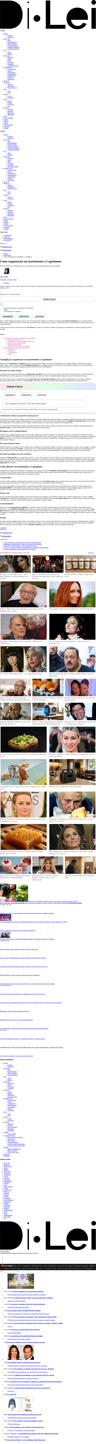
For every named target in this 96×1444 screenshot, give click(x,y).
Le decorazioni (11, 349)
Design (10, 71)
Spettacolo (11, 37)
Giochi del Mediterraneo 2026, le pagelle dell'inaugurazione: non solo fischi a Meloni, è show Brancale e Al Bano (33, 922)
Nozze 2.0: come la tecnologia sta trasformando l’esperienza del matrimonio (26, 547)
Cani (9, 91)
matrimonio (24, 316)
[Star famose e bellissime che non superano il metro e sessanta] (50, 1339)
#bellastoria (11, 114)
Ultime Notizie (12, 1134)
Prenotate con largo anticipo (15, 339)
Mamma (10, 84)
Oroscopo (7, 126)
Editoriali (10, 109)
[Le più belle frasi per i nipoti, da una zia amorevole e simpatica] (50, 1295)
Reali (9, 40)
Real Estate (11, 79)
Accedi (2, 30)
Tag (5, 1218)
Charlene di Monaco (14, 47)
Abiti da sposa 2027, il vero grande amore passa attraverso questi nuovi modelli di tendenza (27, 913)
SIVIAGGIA (71, 1266)
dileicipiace (11, 113)
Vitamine (6, 1208)
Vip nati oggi (7, 235)
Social (5, 1168)
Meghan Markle (12, 44)
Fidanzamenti (8, 1181)
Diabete (6, 1203)
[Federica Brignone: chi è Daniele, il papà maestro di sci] (50, 1424)
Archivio (35, 1253)
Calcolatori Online (13, 66)
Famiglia (6, 1193)
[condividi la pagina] (1, 304)
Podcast (6, 121)
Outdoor (10, 77)
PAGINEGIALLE (27, 1266)
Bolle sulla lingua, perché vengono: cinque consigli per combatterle (20, 975)
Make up (6, 1191)
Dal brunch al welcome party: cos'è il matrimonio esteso (20, 546)
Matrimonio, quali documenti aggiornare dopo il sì (15, 1011)
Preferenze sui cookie (33, 1268)
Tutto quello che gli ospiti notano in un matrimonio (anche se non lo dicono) (22, 994)
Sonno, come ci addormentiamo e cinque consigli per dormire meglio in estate (23, 958)
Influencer (7, 1164)
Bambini (6, 1195)
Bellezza (10, 54)
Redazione (7, 1156)
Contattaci (14, 1253)
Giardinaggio (11, 76)
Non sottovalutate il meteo (15, 344)
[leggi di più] (1, 291)
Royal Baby (7, 1217)
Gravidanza (7, 1198)
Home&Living (8, 67)
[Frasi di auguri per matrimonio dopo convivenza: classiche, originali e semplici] (50, 1320)
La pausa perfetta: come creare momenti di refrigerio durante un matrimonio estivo (24, 1028)
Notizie (6, 123)
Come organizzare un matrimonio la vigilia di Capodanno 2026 (22, 542)
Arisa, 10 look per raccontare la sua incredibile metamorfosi (17, 930)
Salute (9, 59)
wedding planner (14, 435)
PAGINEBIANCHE (52, 1266)
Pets (5, 89)
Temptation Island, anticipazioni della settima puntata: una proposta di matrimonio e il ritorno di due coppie (31, 1047)
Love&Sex (11, 104)
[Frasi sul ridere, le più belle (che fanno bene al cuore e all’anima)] (50, 1366)
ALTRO (3, 131)
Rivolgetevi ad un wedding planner (17, 343)
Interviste (10, 111)
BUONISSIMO (85, 1266)
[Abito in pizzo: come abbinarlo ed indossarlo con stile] (50, 1404)
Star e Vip (7, 39)
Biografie (6, 1178)
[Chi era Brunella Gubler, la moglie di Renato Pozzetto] (50, 1307)
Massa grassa (11, 1140)
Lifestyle (10, 35)
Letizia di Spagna (13, 45)
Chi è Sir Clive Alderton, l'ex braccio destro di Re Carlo (16, 1056)
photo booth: (78, 488)
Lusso (5, 1185)
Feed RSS (29, 1253)
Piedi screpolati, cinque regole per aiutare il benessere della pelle (19, 949)
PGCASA (45, 1266)
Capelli (6, 1188)
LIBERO (15, 1266)
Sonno (6, 1212)
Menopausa (7, 1201)
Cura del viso (8, 1190)
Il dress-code (11, 351)
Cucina (10, 96)
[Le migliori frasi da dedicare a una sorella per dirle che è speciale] (50, 1372)
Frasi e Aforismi (8, 118)
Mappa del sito (21, 1253)
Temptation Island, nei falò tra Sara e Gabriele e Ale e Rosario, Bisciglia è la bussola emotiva (27, 984)
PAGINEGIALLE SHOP (36, 1266)
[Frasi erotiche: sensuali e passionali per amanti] (50, 1418)
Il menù (10, 354)
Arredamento (11, 72)
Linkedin (6, 283)
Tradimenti (7, 1173)
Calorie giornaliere (13, 1142)
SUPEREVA (91, 1266)
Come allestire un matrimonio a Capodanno (16, 347)
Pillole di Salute (12, 1151)
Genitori (6, 1196)
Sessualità (10, 64)
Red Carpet (7, 1171)
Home (5, 253)
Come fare (11, 98)
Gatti (9, 92)
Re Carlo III (7, 240)
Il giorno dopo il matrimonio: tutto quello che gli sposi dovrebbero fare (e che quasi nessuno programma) (31, 1002)
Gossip (6, 1176)
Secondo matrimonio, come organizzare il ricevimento (20, 549)
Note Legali (13, 1268)
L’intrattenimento (12, 352)
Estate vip (7, 237)
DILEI (66, 1266)
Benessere (11, 57)
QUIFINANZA (77, 1266)
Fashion (10, 103)
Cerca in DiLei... (5, 1251)
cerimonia (39, 316)
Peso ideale (11, 1139)
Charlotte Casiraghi (13, 49)
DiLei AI (6, 81)
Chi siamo (6, 1268)
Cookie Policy (24, 1268)
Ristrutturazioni (12, 74)
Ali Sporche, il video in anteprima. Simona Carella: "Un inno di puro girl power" (24, 966)
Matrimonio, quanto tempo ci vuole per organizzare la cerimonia (23, 544)
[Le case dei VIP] (50, 1391)
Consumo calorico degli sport (16, 1145)
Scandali (6, 1183)
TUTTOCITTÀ (60, 1266)
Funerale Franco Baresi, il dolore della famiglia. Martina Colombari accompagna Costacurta (27, 939)
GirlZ (5, 99)
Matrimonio (11, 86)
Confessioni (7, 1180)
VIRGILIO (20, 1266)
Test (9, 106)
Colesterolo (7, 1205)
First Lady (7, 1163)
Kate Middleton (12, 42)
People (6, 34)
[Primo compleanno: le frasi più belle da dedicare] (50, 1281)
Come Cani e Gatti (13, 1152)
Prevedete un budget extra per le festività (18, 346)
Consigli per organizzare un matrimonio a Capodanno (19, 338)
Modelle (6, 1170)
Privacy (18, 1268)
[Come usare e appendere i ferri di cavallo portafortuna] (50, 1301)
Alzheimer (7, 1207)
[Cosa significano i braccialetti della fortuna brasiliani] (50, 1333)
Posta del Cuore (12, 87)
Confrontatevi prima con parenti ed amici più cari (21, 341)
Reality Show (8, 1166)
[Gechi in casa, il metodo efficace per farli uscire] (50, 1326)
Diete (9, 61)
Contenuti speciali (5, 1253)
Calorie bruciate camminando (16, 1144)
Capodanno (7, 316)
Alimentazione (8, 1215)
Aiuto (41, 1268)
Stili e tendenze (8, 1186)
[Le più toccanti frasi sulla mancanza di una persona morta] (50, 1385)
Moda (9, 52)
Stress (5, 1213)
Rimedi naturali (8, 1210)
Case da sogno (12, 69)
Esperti (6, 119)
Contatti (6, 128)
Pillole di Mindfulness (14, 1149)
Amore (10, 1092)
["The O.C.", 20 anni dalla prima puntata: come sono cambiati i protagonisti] (50, 1430)
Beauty (10, 101)
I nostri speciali (8, 124)
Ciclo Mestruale (8, 1200)
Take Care (7, 55)
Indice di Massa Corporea (15, 1137)
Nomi (5, 116)
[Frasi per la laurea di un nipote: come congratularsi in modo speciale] (50, 1314)
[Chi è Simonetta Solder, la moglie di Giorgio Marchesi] (50, 1352)
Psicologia (11, 62)
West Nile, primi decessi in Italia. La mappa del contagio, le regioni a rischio (22, 1039)
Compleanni (7, 1175)
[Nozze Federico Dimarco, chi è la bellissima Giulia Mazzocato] (50, 1437)
